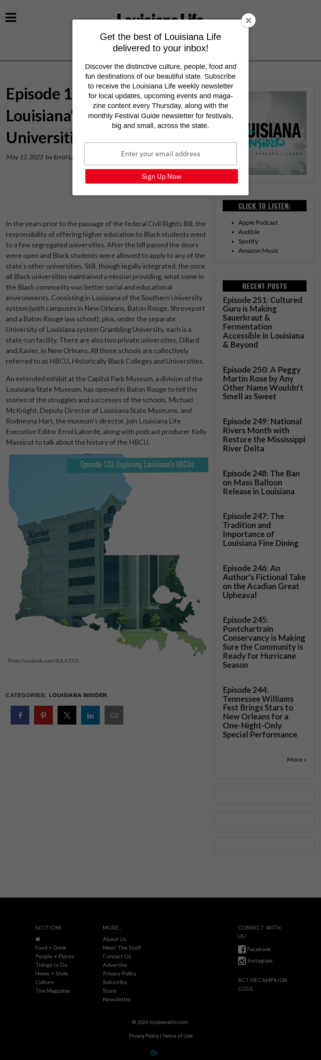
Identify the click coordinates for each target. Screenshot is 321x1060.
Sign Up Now (162, 176)
